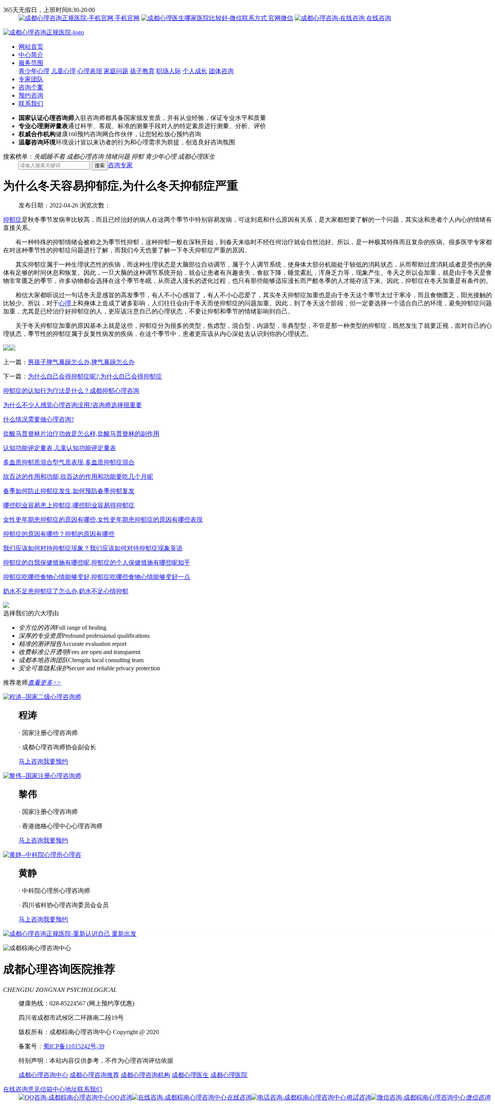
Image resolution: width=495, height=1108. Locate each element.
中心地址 (65, 1089)
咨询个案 (31, 87)
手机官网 (126, 18)
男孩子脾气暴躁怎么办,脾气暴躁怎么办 (81, 362)
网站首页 (31, 46)
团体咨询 (221, 71)
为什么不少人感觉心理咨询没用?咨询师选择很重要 (72, 405)
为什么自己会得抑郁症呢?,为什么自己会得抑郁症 (95, 376)
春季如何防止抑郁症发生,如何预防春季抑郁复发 (69, 491)
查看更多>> (44, 682)
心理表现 (89, 71)
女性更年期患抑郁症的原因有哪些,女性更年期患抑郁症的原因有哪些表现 (103, 519)
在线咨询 (378, 18)
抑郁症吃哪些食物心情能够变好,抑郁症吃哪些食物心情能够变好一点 (96, 577)
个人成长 (195, 71)
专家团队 (31, 79)
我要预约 (55, 761)
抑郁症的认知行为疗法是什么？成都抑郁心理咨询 (71, 390)
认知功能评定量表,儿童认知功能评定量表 (59, 448)
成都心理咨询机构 (145, 1075)
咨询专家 (120, 165)
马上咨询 (31, 761)
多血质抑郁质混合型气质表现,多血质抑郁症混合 (69, 462)
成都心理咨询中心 (43, 1075)
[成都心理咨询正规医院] (43, 32)
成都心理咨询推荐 (94, 1075)
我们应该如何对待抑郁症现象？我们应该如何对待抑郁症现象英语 (93, 548)
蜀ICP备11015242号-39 (73, 1046)
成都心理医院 (229, 1075)
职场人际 (168, 71)
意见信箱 (40, 1089)
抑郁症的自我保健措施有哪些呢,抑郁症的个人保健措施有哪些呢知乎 (96, 562)
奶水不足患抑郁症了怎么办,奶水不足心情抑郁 (65, 591)
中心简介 (31, 54)
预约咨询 (31, 95)
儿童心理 (63, 71)
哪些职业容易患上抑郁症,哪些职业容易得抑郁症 (69, 505)
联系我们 (31, 103)
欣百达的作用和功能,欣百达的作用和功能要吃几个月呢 (78, 476)
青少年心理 (34, 71)
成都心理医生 (190, 1075)
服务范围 (31, 63)
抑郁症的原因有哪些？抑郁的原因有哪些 (58, 534)
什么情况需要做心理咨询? (38, 419)
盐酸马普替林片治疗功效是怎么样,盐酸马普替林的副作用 (81, 433)
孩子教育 (142, 71)
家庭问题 (116, 71)
